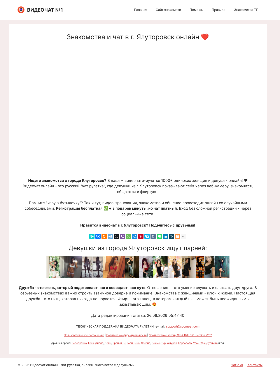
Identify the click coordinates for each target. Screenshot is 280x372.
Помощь (196, 10)
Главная (140, 10)
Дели (108, 343)
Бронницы (119, 343)
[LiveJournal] (171, 236)
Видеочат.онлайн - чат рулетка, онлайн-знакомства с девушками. (82, 365)
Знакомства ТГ (246, 10)
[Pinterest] (141, 236)
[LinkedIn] (165, 236)
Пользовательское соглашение (84, 335)
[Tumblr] (153, 236)
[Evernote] (159, 236)
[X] (116, 236)
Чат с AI (237, 365)
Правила (218, 10)
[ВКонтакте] (98, 236)
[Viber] (122, 236)
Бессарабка (79, 343)
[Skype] (147, 236)
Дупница (212, 343)
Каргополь (185, 343)
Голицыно (133, 343)
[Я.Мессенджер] (91, 236)
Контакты (254, 365)
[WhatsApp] (128, 236)
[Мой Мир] (134, 236)
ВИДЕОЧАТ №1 (45, 10)
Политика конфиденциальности (126, 335)
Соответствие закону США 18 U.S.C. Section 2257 (180, 335)
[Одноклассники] (104, 236)
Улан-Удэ (199, 343)
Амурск (172, 343)
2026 (25, 365)
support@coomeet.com (183, 326)
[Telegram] (110, 236)
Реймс (156, 343)
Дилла (99, 343)
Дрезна (145, 343)
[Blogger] (177, 236)
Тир (163, 343)
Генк (91, 343)
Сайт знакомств (168, 10)
